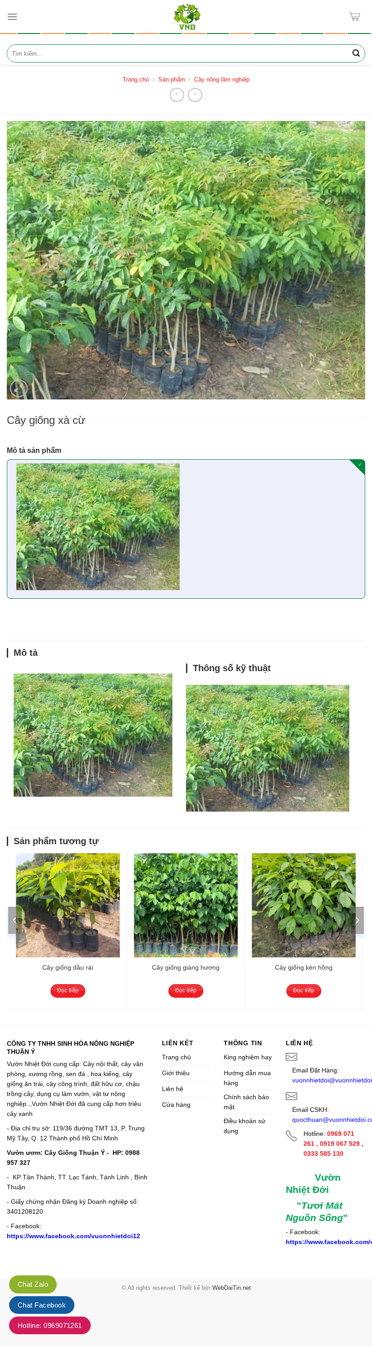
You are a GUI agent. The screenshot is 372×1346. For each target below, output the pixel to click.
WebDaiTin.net (231, 1288)
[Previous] (15, 920)
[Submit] (356, 53)
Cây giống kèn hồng (304, 967)
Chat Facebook (42, 1305)
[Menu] (12, 16)
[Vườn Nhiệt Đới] (187, 16)
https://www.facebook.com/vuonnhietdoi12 (73, 1236)
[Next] (357, 920)
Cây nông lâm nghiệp (222, 79)
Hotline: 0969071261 (50, 1325)
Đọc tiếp (68, 990)
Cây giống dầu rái (67, 967)
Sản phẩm (171, 79)
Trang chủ (135, 79)
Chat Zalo (33, 1284)
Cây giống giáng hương (186, 967)
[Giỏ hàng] (356, 16)
